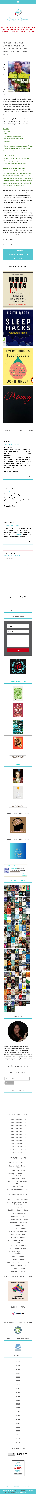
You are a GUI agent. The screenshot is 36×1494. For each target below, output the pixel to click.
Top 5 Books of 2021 (18, 1131)
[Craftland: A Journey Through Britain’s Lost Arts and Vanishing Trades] (9, 922)
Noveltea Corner (18, 1237)
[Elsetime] (17, 940)
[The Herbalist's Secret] (28, 905)
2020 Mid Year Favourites (18, 1170)
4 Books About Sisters (18, 1163)
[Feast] (5, 945)
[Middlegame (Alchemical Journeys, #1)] (24, 894)
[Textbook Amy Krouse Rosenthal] (24, 934)
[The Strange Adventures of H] (28, 922)
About (16, 1486)
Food (10, 254)
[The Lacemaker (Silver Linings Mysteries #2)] (28, 917)
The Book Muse (18, 1259)
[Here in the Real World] (17, 934)
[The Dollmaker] (9, 900)
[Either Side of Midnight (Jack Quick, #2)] (9, 957)
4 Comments (18, 251)
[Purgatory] (17, 957)
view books (24, 875)
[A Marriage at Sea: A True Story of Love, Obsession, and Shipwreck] (20, 928)
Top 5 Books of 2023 (18, 1125)
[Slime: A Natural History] (18, 693)
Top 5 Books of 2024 (18, 1122)
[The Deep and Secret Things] (17, 969)
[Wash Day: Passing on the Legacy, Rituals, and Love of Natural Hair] (9, 915)
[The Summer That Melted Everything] (9, 951)
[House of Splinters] (24, 1003)
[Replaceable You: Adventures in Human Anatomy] (20, 986)
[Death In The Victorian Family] (20, 911)
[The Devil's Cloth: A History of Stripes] (24, 968)
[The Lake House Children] (17, 951)
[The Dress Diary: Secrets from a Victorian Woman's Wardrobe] (20, 899)
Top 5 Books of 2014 (18, 1153)
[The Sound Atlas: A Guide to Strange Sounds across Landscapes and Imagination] (5, 940)
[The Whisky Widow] (13, 928)
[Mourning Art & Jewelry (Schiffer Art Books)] (20, 974)
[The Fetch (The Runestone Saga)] (5, 986)
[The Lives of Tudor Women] (17, 1003)
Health (15, 254)
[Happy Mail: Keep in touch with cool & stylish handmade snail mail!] (20, 951)
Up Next (18, 765)
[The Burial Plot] (13, 911)
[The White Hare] (28, 951)
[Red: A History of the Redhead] (17, 974)
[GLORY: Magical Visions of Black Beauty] (28, 968)
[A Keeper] (5, 997)
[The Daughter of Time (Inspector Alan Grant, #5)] (17, 986)
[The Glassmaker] (17, 992)
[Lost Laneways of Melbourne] (20, 888)
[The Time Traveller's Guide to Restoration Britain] (13, 992)
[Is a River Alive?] (5, 917)
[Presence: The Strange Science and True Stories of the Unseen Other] (9, 934)
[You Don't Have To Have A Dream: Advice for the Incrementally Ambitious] (18, 792)
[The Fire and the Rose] (20, 992)
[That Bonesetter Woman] (5, 900)
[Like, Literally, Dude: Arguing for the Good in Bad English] (24, 986)
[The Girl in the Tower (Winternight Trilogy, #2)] (5, 1003)
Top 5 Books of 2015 (18, 1150)
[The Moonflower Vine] (28, 940)
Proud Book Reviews (18, 1248)
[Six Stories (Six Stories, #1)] (24, 905)
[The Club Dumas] (13, 905)
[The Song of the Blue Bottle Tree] (28, 963)
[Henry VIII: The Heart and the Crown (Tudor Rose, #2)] (5, 992)
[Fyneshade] (9, 980)
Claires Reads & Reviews (18, 1219)
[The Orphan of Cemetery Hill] (13, 980)
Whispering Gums (18, 1271)
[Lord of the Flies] (17, 899)
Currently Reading (18, 682)
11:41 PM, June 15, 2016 (12, 555)
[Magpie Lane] (5, 894)
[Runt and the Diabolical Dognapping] (24, 928)
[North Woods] (9, 963)
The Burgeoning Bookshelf (18, 1262)
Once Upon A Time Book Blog (18, 1241)
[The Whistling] (9, 1009)
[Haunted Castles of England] (24, 998)
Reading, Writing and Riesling (18, 1252)
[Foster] (5, 969)
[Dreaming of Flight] (13, 969)
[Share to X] (17, 258)
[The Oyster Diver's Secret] (9, 928)
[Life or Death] (9, 998)
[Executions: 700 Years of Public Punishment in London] (20, 916)
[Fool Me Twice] (28, 974)
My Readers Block (18, 1234)
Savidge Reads (18, 1256)
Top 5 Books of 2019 (18, 1137)
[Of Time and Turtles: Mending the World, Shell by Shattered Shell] (24, 888)
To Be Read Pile (18, 881)
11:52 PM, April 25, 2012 (12, 444)
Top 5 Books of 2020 (18, 1134)
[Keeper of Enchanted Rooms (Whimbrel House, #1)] (13, 917)
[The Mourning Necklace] (13, 888)
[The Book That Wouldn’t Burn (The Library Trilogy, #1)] (9, 946)
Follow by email (18, 1073)
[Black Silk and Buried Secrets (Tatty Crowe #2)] (5, 934)
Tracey (7, 488)
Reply (28, 477)
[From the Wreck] (5, 911)
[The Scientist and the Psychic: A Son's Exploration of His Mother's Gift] (24, 992)
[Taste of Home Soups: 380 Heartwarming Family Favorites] (9, 985)
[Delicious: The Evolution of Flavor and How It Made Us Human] (17, 928)
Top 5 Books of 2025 (18, 1119)
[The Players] (9, 905)
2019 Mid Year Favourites (18, 1178)
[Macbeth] (20, 980)
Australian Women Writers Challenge (18, 1203)
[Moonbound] (28, 934)
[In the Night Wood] (28, 894)
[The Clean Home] (13, 945)
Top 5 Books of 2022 (18, 1128)
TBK (30, 1492)
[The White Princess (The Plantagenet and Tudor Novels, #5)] (20, 934)
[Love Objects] (24, 957)
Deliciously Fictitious (18, 1222)
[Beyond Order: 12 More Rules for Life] (17, 980)
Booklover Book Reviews (18, 1210)
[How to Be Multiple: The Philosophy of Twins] (28, 888)
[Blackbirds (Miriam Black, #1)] (17, 922)
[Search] (29, 610)
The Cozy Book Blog (18, 1265)
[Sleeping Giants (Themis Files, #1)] (9, 940)
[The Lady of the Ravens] (17, 888)
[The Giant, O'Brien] (17, 963)
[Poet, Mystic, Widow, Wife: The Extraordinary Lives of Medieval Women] (18, 710)
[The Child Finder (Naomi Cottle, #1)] (20, 922)
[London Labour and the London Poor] (20, 963)
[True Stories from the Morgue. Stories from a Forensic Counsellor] (13, 998)
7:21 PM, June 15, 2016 (11, 525)
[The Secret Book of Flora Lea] (9, 888)
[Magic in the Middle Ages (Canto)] (24, 963)
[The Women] (20, 998)
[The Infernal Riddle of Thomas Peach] (28, 928)
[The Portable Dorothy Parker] (24, 900)
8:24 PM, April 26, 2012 (12, 491)
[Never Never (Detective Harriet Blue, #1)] (20, 940)
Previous (6, 431)
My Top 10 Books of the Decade (18, 1174)
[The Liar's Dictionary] (28, 980)
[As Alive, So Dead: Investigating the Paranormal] (5, 928)
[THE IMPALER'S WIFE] (28, 946)
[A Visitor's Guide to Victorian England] (24, 974)
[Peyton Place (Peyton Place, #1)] (13, 975)
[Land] (13, 934)
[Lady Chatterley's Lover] (9, 911)
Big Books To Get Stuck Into (18, 1182)
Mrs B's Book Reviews (18, 1231)
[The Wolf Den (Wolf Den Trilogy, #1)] (9, 992)
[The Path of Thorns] (9, 1003)
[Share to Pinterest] (21, 258)
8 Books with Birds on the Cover (18, 1166)
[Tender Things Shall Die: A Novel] (20, 957)
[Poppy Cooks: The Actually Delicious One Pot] (18, 743)
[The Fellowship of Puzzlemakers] (5, 1009)
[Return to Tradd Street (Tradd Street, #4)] (24, 940)
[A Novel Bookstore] (5, 975)
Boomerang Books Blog (18, 1213)
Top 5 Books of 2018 (18, 1140)
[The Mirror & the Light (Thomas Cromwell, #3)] (18, 727)
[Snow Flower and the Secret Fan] (24, 917)
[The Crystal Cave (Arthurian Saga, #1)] (24, 922)
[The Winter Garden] (13, 923)
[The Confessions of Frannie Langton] (13, 899)
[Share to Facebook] (14, 258)
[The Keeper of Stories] (13, 1003)
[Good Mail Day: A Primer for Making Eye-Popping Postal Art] (17, 893)
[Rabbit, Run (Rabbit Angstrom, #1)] (5, 888)
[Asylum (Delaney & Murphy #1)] (9, 969)
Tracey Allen (14, 868)
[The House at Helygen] (17, 946)
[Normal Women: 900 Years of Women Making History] (5, 905)
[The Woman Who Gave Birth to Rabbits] (20, 969)
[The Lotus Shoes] (20, 905)
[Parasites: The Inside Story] (28, 899)
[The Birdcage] (13, 1009)
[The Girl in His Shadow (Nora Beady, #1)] (28, 992)
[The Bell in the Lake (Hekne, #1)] (28, 986)
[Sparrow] (13, 963)
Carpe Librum (20, 1490)
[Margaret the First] (18, 776)
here (19, 534)
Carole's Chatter (18, 1216)
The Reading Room (18, 1268)
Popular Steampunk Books (18, 1189)
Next (31, 431)
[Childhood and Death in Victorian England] (20, 945)
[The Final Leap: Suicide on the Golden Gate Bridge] (20, 894)
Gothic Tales (18, 1186)
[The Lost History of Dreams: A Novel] (5, 957)
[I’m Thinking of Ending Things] (13, 951)
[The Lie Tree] (9, 894)
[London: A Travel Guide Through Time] (17, 917)
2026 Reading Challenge (15, 866)
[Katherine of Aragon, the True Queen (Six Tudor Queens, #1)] (13, 894)
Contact (27, 1486)
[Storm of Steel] (5, 951)
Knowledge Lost (18, 1225)
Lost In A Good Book (18, 1228)
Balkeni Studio (9, 1492)
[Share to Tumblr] (19, 258)
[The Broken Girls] (24, 911)
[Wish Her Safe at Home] (17, 998)
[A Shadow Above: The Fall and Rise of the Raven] (24, 952)
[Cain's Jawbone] (9, 975)
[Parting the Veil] (17, 905)
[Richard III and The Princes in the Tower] (24, 946)
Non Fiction (23, 254)
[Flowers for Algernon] (17, 911)
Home (20, 431)
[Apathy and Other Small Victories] (28, 957)
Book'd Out (18, 1207)
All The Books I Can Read (18, 1199)
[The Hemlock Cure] (20, 1003)
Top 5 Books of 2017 (18, 1143)
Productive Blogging (18, 1245)
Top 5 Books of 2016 (18, 1147)
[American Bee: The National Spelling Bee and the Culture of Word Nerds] (5, 963)
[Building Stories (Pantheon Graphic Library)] (5, 980)
